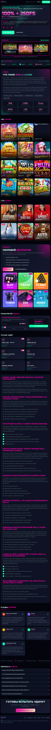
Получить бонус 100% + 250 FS (25, 710)
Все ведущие (4, 202)
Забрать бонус (7, 32)
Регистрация (46, 1)
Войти (38, 1)
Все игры (3, 121)
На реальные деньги (20, 269)
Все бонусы (19, 32)
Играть (20, 725)
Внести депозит (39, 326)
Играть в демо (8, 269)
